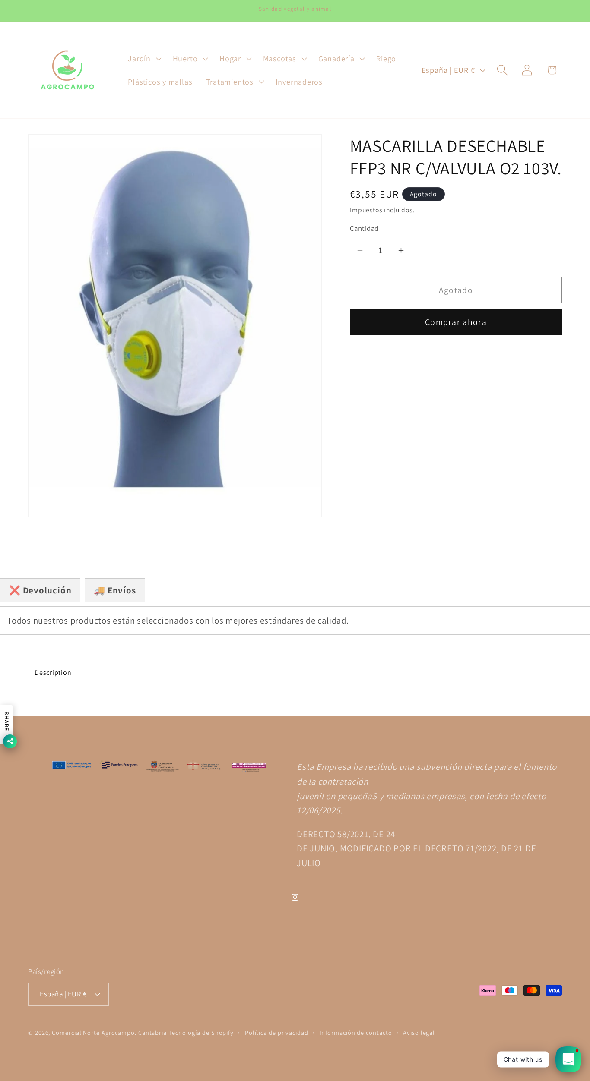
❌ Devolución (40, 590)
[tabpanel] (295, 696)
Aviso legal (419, 1032)
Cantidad (364, 228)
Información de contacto (356, 1032)
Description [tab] (53, 672)
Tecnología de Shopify (201, 1032)
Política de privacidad (276, 1032)
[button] (143, 58)
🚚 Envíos (115, 590)
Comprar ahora (456, 322)
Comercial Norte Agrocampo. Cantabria (109, 1032)
